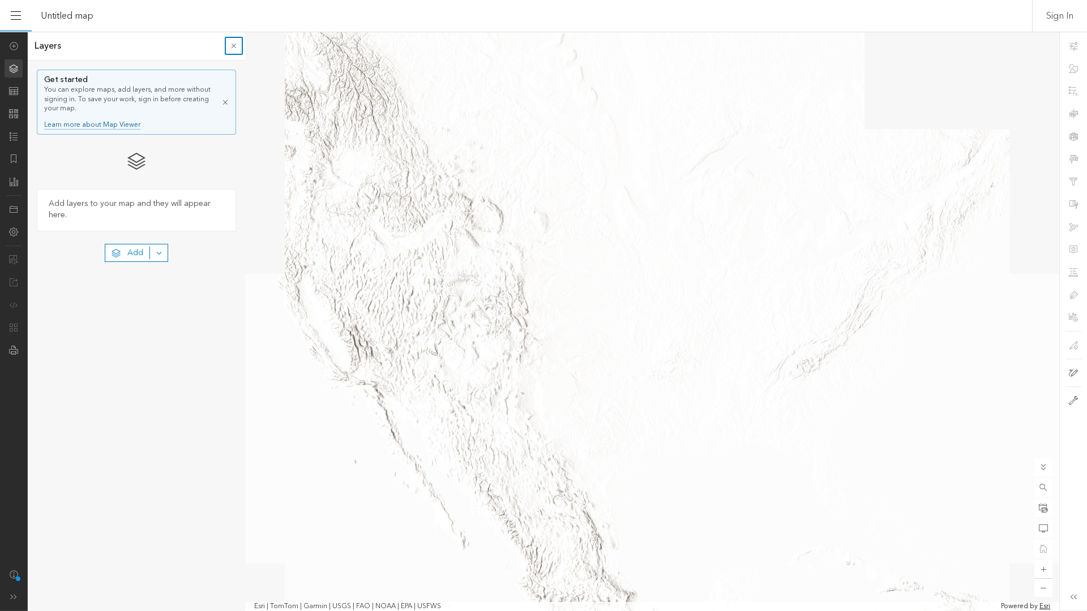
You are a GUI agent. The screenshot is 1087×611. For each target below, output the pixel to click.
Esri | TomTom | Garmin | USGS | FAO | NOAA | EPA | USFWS (347, 606)
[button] (1043, 488)
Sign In (1059, 16)
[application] (543, 321)
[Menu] (16, 16)
